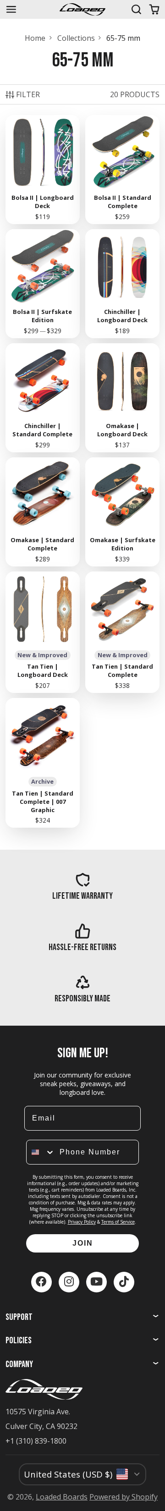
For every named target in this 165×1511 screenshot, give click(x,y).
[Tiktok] (124, 1282)
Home (35, 38)
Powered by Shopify (123, 1497)
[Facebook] (41, 1282)
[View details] (83, 886)
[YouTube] (96, 1282)
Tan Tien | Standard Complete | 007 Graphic (43, 763)
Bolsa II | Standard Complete (122, 169)
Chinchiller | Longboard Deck (122, 283)
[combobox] (41, 1152)
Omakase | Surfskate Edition (122, 511)
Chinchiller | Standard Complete (43, 397)
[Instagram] (69, 1282)
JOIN (82, 1243)
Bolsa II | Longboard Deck (43, 169)
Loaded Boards (62, 1497)
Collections (76, 38)
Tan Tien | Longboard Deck (43, 632)
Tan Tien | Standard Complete (122, 632)
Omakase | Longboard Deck (122, 397)
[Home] (82, 9)
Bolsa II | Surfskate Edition (43, 283)
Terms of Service (118, 1222)
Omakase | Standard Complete (43, 511)
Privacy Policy (82, 1222)
